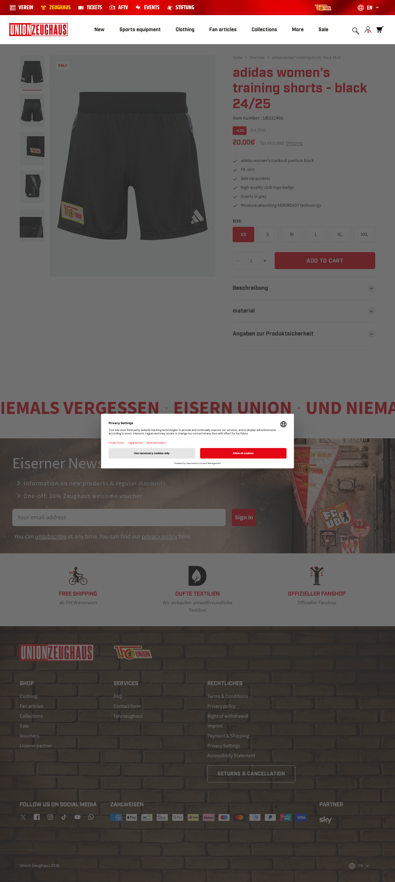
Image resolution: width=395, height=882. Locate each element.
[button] (140, 29)
